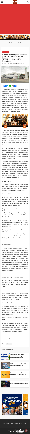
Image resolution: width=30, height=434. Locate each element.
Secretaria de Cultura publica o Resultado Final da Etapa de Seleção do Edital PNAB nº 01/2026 (19, 356)
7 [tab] (20, 42)
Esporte (20, 423)
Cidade (11, 423)
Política (24, 423)
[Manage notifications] (26, 430)
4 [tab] (18, 124)
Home (3, 423)
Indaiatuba (6, 52)
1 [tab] (9, 42)
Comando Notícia (20, 63)
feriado (9, 344)
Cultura (16, 423)
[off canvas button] (2, 2)
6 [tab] (18, 42)
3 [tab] (13, 42)
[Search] (27, 2)
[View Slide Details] (15, 37)
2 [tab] (11, 42)
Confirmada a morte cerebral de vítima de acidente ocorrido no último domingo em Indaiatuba (19, 383)
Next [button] (28, 37)
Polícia (7, 423)
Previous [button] (2, 37)
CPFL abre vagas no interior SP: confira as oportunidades (18, 364)
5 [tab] (16, 42)
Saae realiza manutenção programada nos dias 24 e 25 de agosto (18, 374)
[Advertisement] (15, 19)
